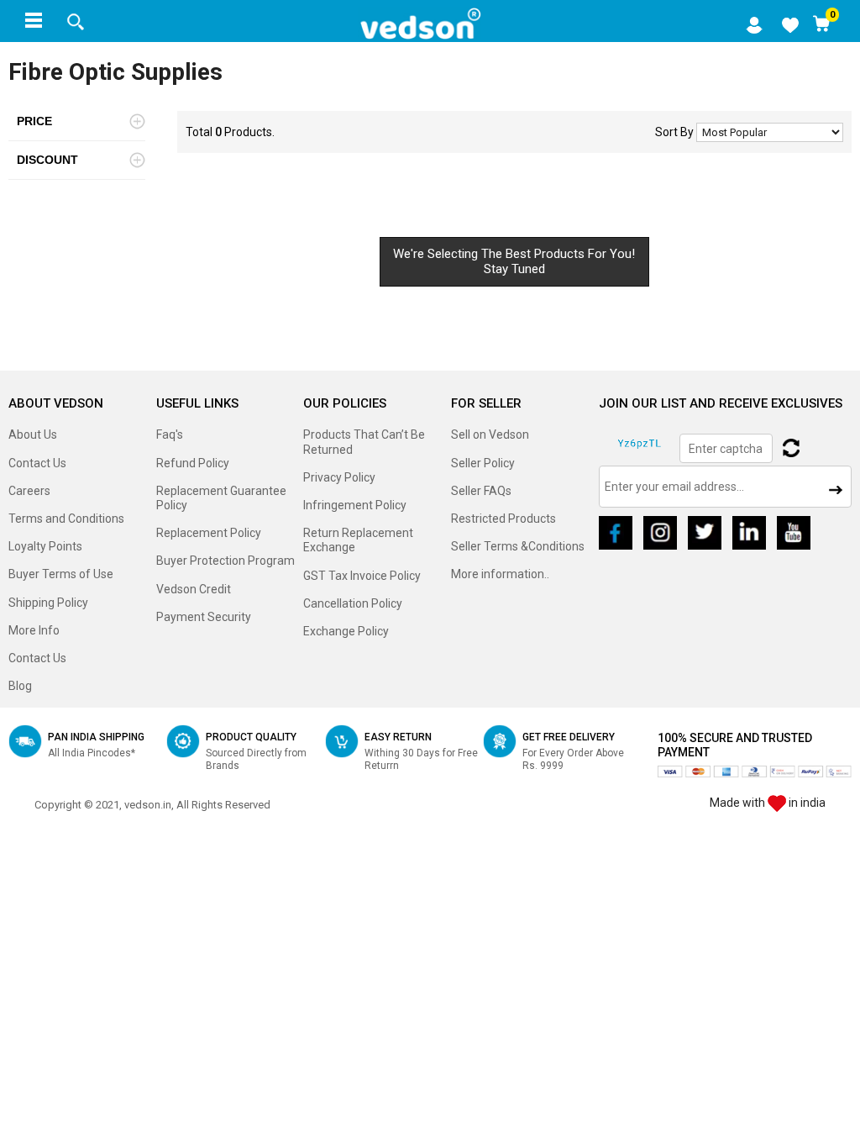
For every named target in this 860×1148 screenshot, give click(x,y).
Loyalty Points (45, 546)
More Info (34, 630)
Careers (29, 491)
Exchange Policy (346, 631)
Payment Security (203, 617)
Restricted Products (503, 518)
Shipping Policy (48, 602)
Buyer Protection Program (225, 560)
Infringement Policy (354, 505)
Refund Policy (192, 463)
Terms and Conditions (66, 518)
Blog (20, 685)
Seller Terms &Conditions (518, 546)
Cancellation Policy (352, 603)
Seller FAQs (481, 491)
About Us (32, 434)
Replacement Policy (208, 533)
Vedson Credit (193, 589)
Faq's (169, 434)
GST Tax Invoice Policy (362, 575)
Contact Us (37, 463)
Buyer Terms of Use (60, 574)
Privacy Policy (339, 477)
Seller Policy (483, 463)
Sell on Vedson (490, 434)
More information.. (500, 574)
